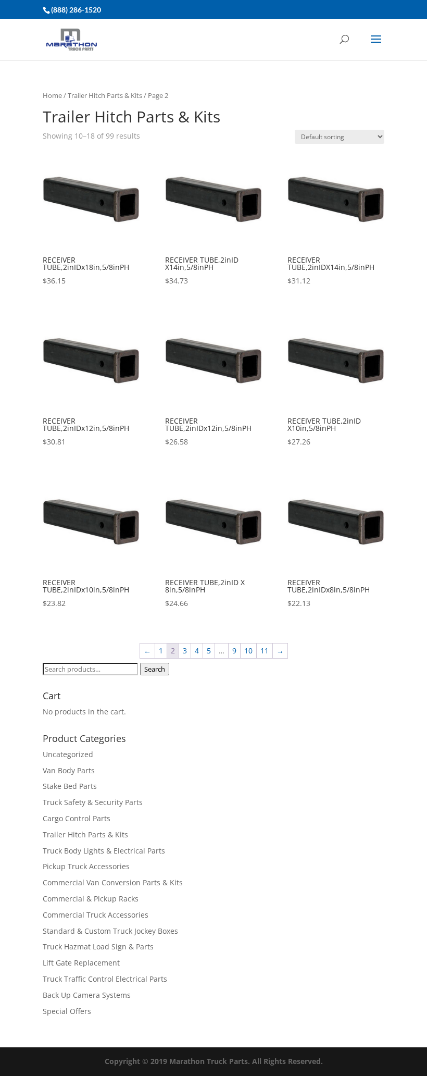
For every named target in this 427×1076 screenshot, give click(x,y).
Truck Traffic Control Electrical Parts (105, 979)
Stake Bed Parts (70, 786)
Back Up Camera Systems (87, 995)
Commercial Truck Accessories (95, 915)
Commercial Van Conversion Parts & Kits (113, 882)
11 (264, 651)
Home (52, 95)
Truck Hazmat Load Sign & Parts (98, 946)
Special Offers (67, 1011)
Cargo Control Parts (76, 818)
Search (154, 669)
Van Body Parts (69, 770)
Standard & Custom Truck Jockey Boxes (110, 931)
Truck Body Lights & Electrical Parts (104, 851)
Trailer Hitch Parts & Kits (105, 95)
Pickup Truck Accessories (86, 866)
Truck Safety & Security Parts (93, 802)
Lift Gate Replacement (82, 963)
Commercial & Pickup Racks (91, 899)
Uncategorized (68, 754)
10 (248, 651)
